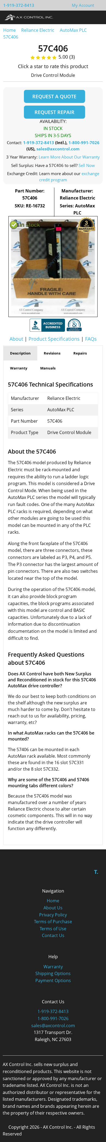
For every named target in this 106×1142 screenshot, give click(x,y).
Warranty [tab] (18, 368)
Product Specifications (54, 339)
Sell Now (87, 165)
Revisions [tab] (52, 353)
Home (9, 30)
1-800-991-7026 (83, 142)
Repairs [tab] (80, 353)
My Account (83, 5)
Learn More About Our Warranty (69, 157)
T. (96, 871)
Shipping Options (53, 973)
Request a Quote (54, 96)
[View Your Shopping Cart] (98, 5)
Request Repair (54, 112)
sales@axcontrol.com (58, 148)
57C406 (10, 37)
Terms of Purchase (53, 922)
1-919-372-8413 (18, 5)
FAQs (91, 339)
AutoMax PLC (73, 30)
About (16, 339)
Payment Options (53, 980)
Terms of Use (53, 929)
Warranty (53, 967)
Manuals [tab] (47, 368)
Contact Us (53, 935)
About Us (53, 908)
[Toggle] (96, 17)
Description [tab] (20, 353)
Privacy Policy (53, 915)
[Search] (86, 17)
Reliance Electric (37, 30)
